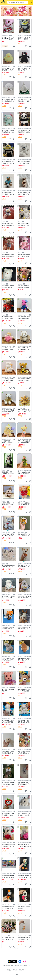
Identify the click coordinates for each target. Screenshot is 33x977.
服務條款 (9, 970)
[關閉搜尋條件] (16, 2)
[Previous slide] (2, 26)
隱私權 (15, 970)
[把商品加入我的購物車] (30, 46)
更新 (28, 965)
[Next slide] (14, 26)
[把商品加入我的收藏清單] (14, 46)
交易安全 (17, 974)
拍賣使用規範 (22, 970)
